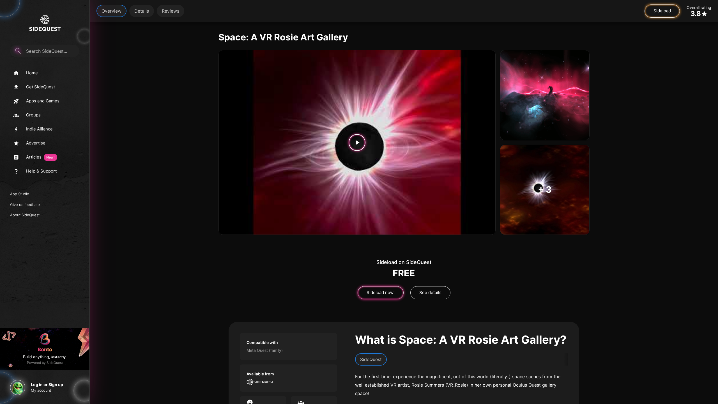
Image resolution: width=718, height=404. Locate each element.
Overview (111, 11)
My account (41, 390)
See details (430, 292)
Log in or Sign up (47, 384)
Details (141, 11)
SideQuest (371, 359)
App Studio (19, 194)
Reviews (170, 11)
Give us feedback (25, 204)
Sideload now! (381, 292)
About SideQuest (25, 215)
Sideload (662, 10)
